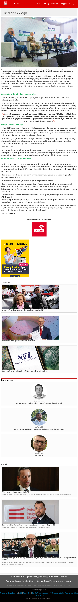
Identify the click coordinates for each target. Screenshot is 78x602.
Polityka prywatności (56, 581)
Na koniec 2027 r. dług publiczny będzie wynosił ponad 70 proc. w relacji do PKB (28, 525)
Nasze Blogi (27, 593)
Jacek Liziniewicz (39, 401)
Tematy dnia (5, 282)
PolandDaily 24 (39, 595)
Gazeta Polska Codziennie (40, 593)
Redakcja (18, 581)
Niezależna (3, 593)
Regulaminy (68, 581)
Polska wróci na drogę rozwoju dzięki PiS (15, 492)
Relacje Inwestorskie (42, 581)
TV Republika (54, 593)
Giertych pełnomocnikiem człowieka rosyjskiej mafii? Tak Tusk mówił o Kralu (39, 429)
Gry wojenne (39, 455)
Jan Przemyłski (39, 427)
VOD (20, 593)
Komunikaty (43, 577)
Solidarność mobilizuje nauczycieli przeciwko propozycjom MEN (23, 310)
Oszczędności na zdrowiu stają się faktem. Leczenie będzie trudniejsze (25, 371)
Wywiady (4, 464)
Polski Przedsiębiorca (18, 577)
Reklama (31, 581)
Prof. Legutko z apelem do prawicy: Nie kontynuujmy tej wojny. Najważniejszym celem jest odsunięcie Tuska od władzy (39, 559)
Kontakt (24, 581)
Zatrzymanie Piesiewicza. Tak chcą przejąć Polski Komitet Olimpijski (39, 403)
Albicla (61, 593)
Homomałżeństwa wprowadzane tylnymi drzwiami (18, 341)
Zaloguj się (63, 4)
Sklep (76, 593)
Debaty (50, 577)
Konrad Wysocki (39, 453)
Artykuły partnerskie (60, 577)
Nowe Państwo (13, 593)
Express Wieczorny (32, 577)
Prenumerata (54, 4)
